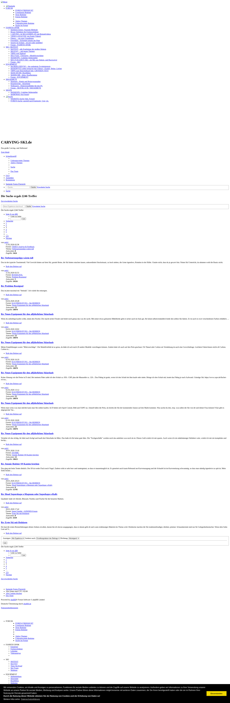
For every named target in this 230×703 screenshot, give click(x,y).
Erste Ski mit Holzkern (20, 513)
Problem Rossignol (19, 277)
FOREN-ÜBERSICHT (24, 10)
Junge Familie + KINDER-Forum (24, 511)
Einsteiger (14, 647)
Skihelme (14, 683)
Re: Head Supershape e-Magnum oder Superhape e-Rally (29, 494)
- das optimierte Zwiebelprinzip (30, 66)
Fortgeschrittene (17, 649)
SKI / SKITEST (12, 47)
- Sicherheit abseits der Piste (25, 41)
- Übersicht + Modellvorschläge (27, 56)
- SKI (15, 62)
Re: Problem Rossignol (12, 286)
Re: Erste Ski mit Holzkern (14, 522)
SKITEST (14, 662)
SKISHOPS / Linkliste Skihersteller (24, 92)
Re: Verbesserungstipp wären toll (17, 258)
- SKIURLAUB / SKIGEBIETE (26, 88)
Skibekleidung (16, 676)
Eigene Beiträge (21, 630)
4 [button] (6, 230)
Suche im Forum (21, 25)
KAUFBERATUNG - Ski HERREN (26, 303)
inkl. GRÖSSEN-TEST (30, 71)
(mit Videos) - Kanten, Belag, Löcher (36, 69)
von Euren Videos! (26, 36)
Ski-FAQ (14, 664)
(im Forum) (20, 94)
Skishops (14, 670)
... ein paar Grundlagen (22, 38)
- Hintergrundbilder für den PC (27, 86)
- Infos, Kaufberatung (24, 75)
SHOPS (9, 90)
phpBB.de (27, 604)
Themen (21, 21)
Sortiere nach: (30, 538)
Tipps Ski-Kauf (16, 666)
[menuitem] (20, 161)
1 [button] (6, 223)
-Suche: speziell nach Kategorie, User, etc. (30, 101)
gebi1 (6, 242)
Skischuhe (14, 679)
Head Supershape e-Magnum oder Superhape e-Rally (32, 485)
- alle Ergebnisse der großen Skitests (28, 49)
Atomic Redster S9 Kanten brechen (25, 455)
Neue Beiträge (20, 628)
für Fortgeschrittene (25, 32)
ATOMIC (15, 453)
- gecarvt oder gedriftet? (27, 43)
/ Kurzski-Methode (24, 30)
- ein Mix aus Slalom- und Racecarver (34, 60)
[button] (12, 214)
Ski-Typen (14, 668)
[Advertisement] (115, 121)
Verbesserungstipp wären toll (23, 249)
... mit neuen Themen (23, 51)
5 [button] (6, 232)
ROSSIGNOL (17, 275)
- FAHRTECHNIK (21, 45)
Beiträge (23, 12)
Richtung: (64, 538)
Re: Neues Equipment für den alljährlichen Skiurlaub (27, 314)
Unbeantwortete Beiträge (24, 638)
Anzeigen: (7, 538)
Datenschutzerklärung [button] (30, 699)
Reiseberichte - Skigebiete (20, 84)
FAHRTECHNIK (12, 28)
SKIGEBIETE (11, 79)
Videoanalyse (16, 653)
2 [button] (6, 225)
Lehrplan (14, 651)
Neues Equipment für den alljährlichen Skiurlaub (30, 305)
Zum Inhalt (5, 152)
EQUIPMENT (11, 64)
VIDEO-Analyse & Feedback (23, 247)
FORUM (9, 8)
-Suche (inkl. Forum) (23, 99)
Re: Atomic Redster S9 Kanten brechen (20, 464)
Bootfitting (21, 73)
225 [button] (7, 236)
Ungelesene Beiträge (23, 625)
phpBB (13, 600)
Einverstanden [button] (216, 693)
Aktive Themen (21, 636)
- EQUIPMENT (19, 77)
